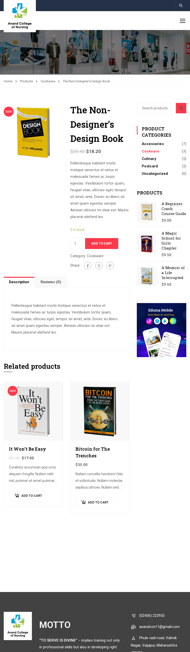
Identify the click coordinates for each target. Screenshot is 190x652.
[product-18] (33, 132)
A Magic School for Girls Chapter (171, 240)
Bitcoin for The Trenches (92, 452)
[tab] (19, 282)
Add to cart (101, 243)
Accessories (153, 144)
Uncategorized (155, 173)
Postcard (150, 166)
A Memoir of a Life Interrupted (173, 272)
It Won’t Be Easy (27, 449)
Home (8, 81)
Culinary (149, 158)
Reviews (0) (51, 282)
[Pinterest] (110, 265)
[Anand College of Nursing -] (20, 16)
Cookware (48, 81)
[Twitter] (99, 265)
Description (19, 282)
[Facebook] (88, 265)
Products (26, 81)
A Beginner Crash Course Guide (174, 208)
